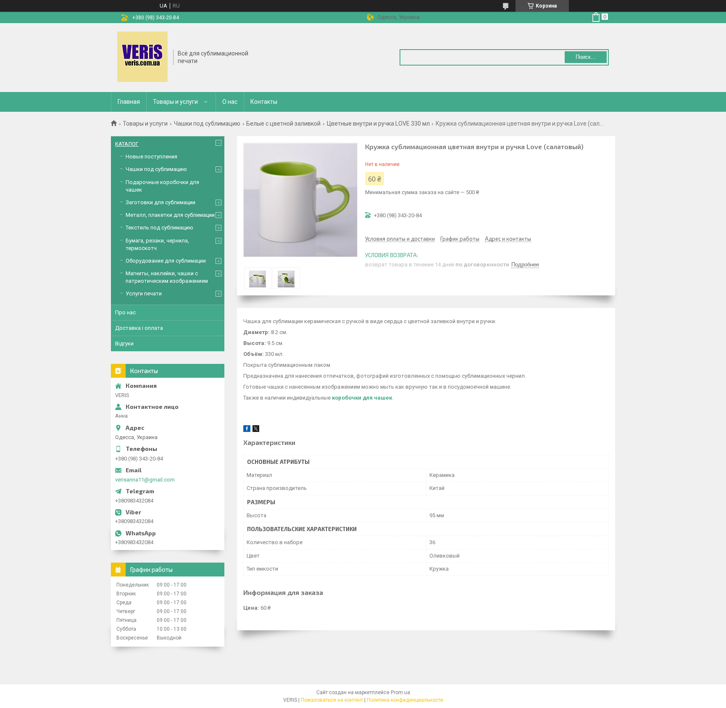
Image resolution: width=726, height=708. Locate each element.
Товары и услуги (175, 101)
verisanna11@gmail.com (145, 479)
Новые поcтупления (151, 156)
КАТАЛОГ (127, 144)
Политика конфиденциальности (405, 700)
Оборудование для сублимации (166, 261)
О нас (229, 101)
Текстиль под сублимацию (159, 227)
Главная (129, 101)
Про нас (125, 312)
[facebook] (246, 430)
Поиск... (586, 57)
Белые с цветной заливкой (283, 123)
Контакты (263, 101)
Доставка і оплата (139, 328)
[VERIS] (142, 57)
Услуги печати (144, 293)
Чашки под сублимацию (207, 123)
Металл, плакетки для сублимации (170, 215)
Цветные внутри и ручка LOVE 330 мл (378, 123)
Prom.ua (400, 692)
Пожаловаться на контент (332, 700)
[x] (256, 430)
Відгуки (124, 343)
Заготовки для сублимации (160, 202)
